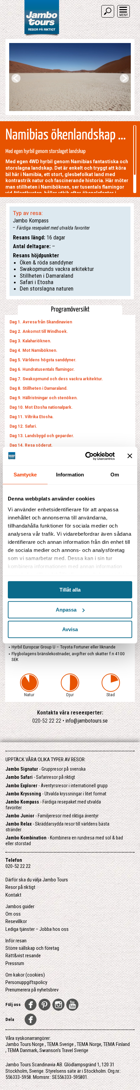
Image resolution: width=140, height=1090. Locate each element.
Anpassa (66, 610)
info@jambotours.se (87, 721)
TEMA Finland (116, 1044)
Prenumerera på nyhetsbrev (31, 990)
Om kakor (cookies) (25, 975)
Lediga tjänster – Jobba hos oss (37, 929)
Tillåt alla (70, 590)
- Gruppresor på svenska (45, 769)
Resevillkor (16, 921)
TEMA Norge (89, 1044)
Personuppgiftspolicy (26, 982)
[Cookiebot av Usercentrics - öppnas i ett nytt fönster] (86, 456)
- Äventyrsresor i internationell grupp (56, 785)
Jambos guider (19, 906)
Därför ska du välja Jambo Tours (36, 880)
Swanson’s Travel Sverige (63, 1050)
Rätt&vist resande (23, 956)
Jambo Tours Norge (24, 1044)
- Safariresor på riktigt (40, 777)
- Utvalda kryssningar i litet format (55, 793)
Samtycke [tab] (25, 474)
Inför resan (16, 941)
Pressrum (14, 963)
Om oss (13, 914)
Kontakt (13, 895)
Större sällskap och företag (32, 948)
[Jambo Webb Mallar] (42, 35)
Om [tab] (114, 474)
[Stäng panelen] (129, 456)
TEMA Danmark (22, 1050)
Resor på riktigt (20, 887)
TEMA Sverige (60, 1044)
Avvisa (70, 629)
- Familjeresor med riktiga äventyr (52, 815)
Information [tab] (70, 474)
